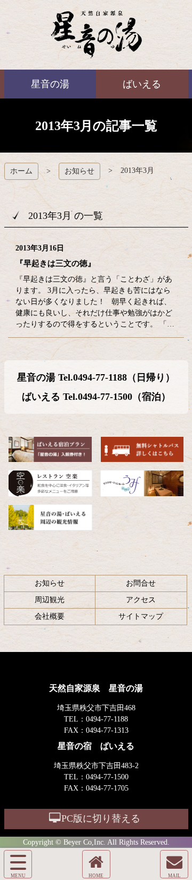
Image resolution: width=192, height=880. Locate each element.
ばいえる (96, 35)
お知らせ (79, 171)
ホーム (21, 171)
